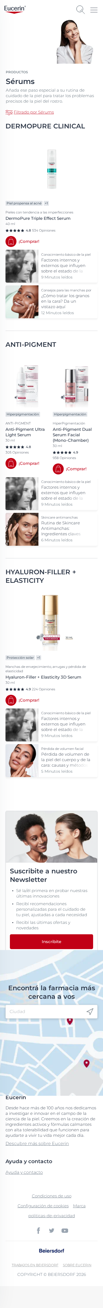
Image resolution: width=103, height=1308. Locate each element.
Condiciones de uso (51, 1196)
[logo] (15, 10)
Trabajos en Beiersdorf (35, 1265)
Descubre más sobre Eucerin (37, 1143)
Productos (17, 72)
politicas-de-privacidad (51, 1215)
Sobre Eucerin (77, 1265)
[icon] (90, 1011)
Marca (79, 1205)
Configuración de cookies (43, 1205)
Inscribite (51, 941)
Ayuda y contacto (24, 1172)
